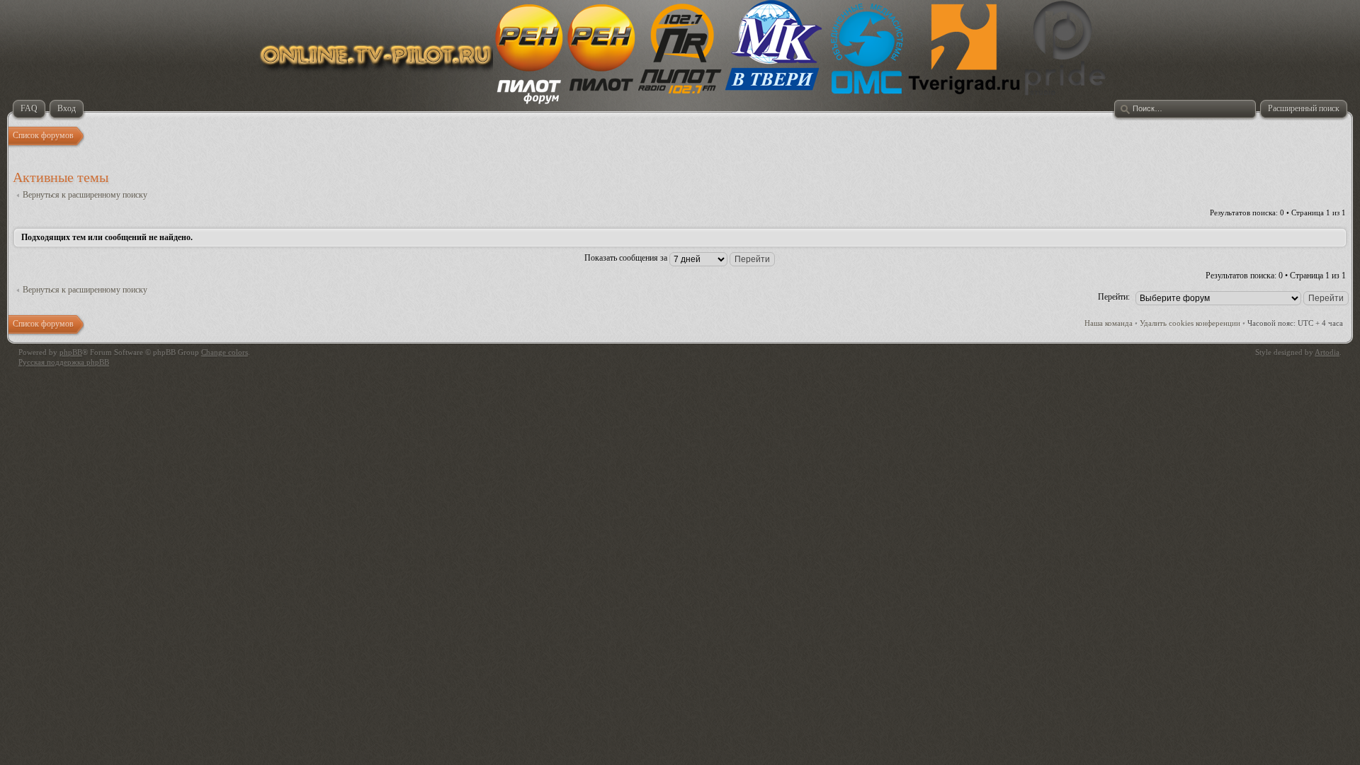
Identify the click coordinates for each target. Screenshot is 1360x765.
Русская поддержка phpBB (63, 362)
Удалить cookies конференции (1190, 323)
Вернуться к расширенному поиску (85, 195)
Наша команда (1108, 323)
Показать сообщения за (626, 258)
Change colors (224, 352)
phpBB (71, 352)
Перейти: (1114, 297)
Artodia (1327, 352)
